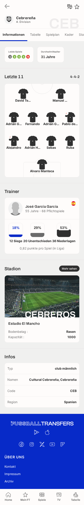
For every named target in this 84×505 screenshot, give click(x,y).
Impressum (12, 474)
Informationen (14, 34)
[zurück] (7, 7)
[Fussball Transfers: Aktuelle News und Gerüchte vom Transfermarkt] (42, 423)
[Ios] (47, 432)
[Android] (37, 432)
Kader (69, 34)
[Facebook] (21, 444)
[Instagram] (31, 444)
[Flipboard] (62, 444)
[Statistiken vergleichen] (69, 6)
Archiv (9, 481)
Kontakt (10, 466)
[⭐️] (77, 6)
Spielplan (52, 34)
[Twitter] (42, 444)
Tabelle (35, 34)
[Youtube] (52, 444)
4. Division (23, 21)
